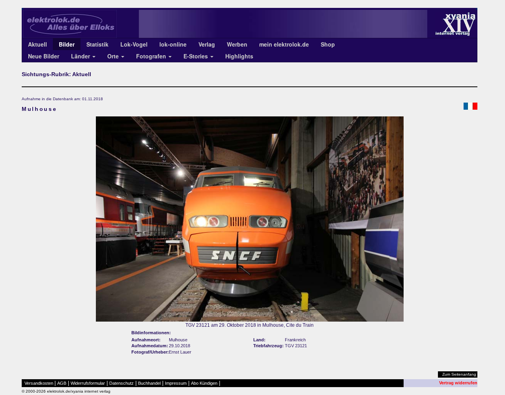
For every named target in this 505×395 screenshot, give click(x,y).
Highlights (239, 56)
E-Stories (196, 56)
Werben (237, 44)
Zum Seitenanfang (459, 374)
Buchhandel (149, 383)
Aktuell (37, 44)
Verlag (206, 44)
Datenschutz (121, 383)
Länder (81, 56)
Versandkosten (38, 383)
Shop (328, 44)
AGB (61, 383)
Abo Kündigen (204, 383)
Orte (113, 56)
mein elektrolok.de (284, 44)
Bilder (67, 44)
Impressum (176, 383)
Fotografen (152, 56)
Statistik (97, 44)
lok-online (173, 44)
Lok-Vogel (134, 44)
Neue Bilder (43, 56)
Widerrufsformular (88, 383)
